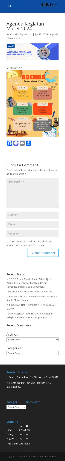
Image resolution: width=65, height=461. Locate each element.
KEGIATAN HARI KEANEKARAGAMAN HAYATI (29, 291)
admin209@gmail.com (20, 34)
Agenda (54, 34)
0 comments (14, 38)
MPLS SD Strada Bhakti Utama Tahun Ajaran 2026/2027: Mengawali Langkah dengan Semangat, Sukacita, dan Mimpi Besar (29, 283)
